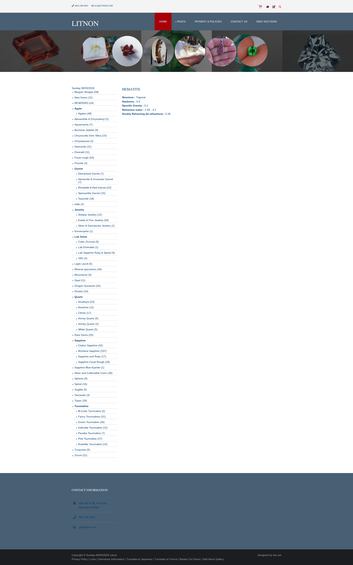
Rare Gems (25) (83, 334)
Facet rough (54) (84, 157)
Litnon (85, 23)
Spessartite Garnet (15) (92, 193)
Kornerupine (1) (83, 231)
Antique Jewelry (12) (90, 214)
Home (163, 21)
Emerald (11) (82, 152)
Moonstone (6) (83, 274)
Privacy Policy (80, 559)
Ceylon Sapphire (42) (90, 345)
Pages (181, 21)
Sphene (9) (81, 378)
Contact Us (239, 21)
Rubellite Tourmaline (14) (92, 444)
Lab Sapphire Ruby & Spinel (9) (96, 252)
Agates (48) (85, 113)
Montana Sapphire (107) (92, 350)
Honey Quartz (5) (88, 318)
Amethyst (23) (86, 301)
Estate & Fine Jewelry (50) (93, 220)
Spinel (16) (80, 384)
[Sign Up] (273, 7)
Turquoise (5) (82, 449)
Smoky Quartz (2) (88, 323)
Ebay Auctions (266, 21)
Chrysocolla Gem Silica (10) (90, 135)
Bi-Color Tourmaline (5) (91, 411)
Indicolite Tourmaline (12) (93, 427)
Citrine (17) (84, 312)
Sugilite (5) (80, 389)
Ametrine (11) (86, 307)
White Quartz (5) (87, 329)
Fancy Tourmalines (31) (92, 416)
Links (93, 559)
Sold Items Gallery (213, 559)
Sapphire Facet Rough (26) (94, 361)
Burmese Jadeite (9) (86, 130)
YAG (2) (82, 258)
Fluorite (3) (80, 163)
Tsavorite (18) (86, 198)
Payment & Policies (208, 21)
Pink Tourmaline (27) (90, 438)
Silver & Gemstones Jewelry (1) (96, 225)
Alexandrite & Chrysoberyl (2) (91, 119)
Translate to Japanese (139, 559)
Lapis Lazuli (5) (83, 263)
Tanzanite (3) (82, 395)
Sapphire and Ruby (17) (92, 356)
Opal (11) (79, 280)
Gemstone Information (111, 559)
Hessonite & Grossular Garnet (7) (95, 181)
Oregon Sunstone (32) (87, 285)
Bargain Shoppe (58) (86, 91)
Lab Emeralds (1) (88, 247)
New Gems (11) (83, 97)
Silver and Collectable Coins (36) (93, 373)
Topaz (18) (80, 400)
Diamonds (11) (83, 146)
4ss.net (277, 555)
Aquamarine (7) (83, 124)
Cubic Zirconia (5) (88, 241)
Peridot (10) (81, 291)
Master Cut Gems (190, 559)
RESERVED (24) (84, 103)
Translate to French (166, 559)
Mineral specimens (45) (88, 269)
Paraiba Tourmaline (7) (91, 433)
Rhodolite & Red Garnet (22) (94, 187)
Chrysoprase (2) (83, 141)
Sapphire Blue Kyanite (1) (89, 367)
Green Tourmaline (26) (91, 422)
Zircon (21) (80, 455)
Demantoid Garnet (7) (91, 173)
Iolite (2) (79, 204)
